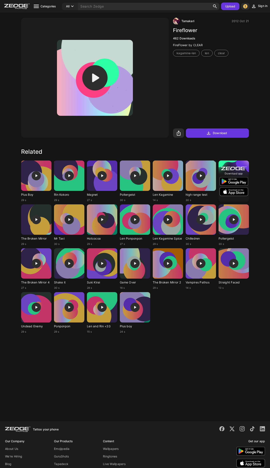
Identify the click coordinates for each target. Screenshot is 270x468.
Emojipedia (62, 448)
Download (220, 133)
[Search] (215, 6)
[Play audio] (95, 77)
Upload (230, 6)
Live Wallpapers (114, 464)
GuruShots (61, 456)
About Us (11, 448)
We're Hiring (13, 456)
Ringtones (110, 456)
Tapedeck (61, 464)
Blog (8, 464)
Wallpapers (111, 448)
